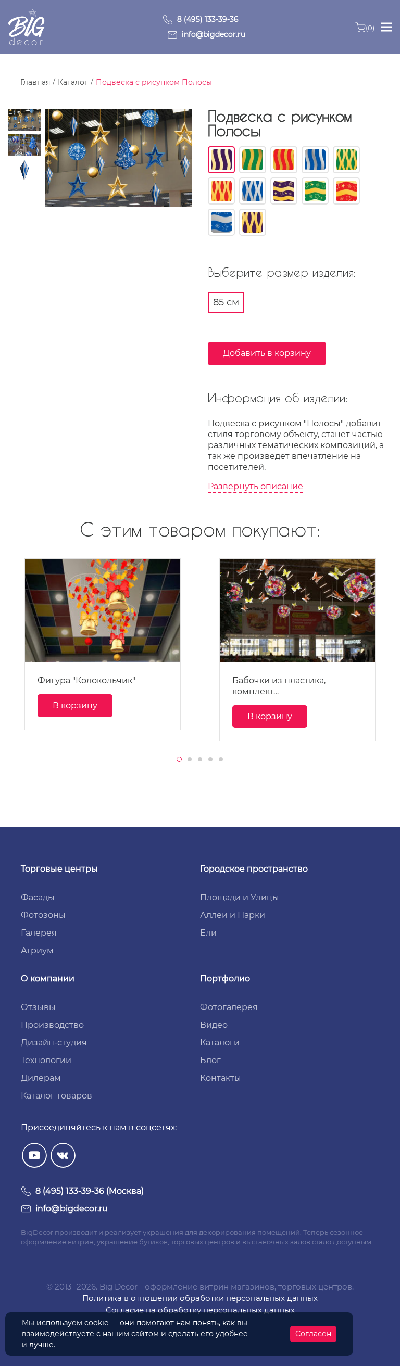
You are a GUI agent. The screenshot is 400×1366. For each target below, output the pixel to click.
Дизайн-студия (54, 1043)
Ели (208, 933)
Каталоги (220, 1043)
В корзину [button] (75, 705)
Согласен (313, 1333)
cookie (96, 1322)
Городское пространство (254, 869)
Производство (52, 1025)
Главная (35, 82)
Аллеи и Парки (232, 915)
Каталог (73, 82)
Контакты (220, 1078)
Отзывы (38, 1007)
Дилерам (41, 1078)
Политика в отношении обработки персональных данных (200, 1298)
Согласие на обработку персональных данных (200, 1310)
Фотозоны (43, 915)
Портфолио (225, 979)
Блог (210, 1060)
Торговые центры (59, 869)
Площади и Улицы (239, 897)
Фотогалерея (229, 1007)
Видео (214, 1025)
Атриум (37, 950)
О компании (47, 979)
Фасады (38, 897)
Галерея (39, 933)
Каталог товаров (56, 1096)
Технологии (46, 1060)
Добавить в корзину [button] (267, 353)
